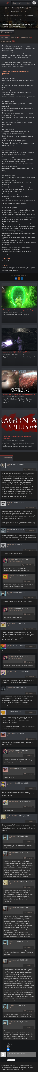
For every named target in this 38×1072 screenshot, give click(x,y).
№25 (10, 577)
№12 (10, 752)
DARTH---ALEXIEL (12, 816)
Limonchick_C (11, 623)
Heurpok (9, 645)
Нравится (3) (31, 598)
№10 (8, 785)
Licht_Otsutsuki (13, 801)
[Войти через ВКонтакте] (8, 1049)
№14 (8, 713)
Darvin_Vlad (10, 544)
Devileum (12, 852)
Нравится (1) (31, 470)
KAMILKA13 (22, 11)
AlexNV (9, 464)
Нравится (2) (29, 565)
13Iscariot (10, 733)
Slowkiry (9, 592)
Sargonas (9, 502)
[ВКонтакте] (16, 278)
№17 (8, 647)
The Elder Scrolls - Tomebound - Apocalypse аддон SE (19, 394)
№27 (8, 504)
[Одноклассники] (19, 278)
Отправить (10, 1060)
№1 (8, 818)
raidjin (9, 529)
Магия (6, 26)
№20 (8, 625)
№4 (10, 883)
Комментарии (7, 41)
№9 (10, 1024)
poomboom (10, 688)
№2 (10, 838)
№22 (8, 546)
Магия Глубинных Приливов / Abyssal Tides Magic (18, 310)
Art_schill (11, 576)
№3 (10, 854)
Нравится (32, 508)
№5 (10, 909)
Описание (4, 37)
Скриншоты (26, 37)
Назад (2, 26)
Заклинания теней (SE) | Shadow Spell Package (17, 352)
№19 (10, 803)
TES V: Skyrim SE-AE (14, 26)
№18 (10, 658)
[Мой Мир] (22, 278)
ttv (7, 711)
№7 (10, 962)
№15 (8, 689)
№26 (8, 531)
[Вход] (8, 1046)
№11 (8, 735)
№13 (10, 770)
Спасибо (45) (8, 32)
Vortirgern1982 (11, 783)
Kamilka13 (19, 15)
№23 (10, 561)
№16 (8, 673)
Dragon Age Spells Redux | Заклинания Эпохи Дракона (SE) (17, 437)
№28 (8, 466)
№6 (10, 943)
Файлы (14, 37)
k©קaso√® (12, 559)
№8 (10, 1007)
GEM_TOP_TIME (11, 671)
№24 (10, 610)
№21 (8, 594)
